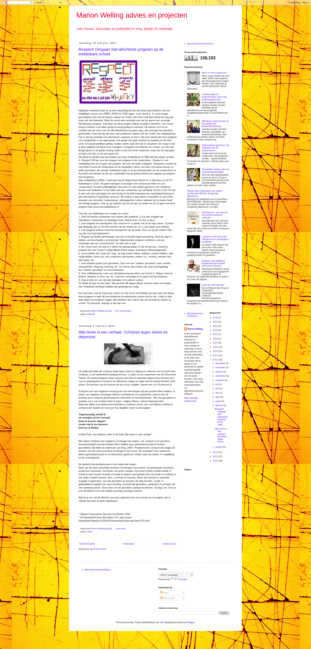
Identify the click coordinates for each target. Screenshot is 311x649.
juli (217, 384)
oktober (219, 372)
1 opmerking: (121, 528)
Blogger (191, 622)
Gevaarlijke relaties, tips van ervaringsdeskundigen (215, 170)
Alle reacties (169, 598)
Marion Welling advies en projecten (131, 15)
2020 (215, 330)
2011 (215, 456)
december (220, 363)
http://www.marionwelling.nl (200, 43)
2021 (215, 326)
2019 (215, 334)
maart (218, 401)
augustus (220, 380)
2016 (215, 347)
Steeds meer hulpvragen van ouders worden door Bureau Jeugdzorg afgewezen (205, 193)
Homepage (128, 544)
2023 (215, 317)
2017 (215, 343)
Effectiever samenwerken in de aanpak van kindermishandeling (215, 124)
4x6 (161, 622)
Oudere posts (169, 544)
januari (219, 447)
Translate (182, 579)
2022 (215, 322)
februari (219, 405)
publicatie (91, 314)
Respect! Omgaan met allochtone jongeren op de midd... (221, 417)
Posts (165, 592)
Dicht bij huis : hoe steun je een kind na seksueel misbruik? (215, 215)
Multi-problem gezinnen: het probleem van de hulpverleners (215, 148)
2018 (215, 338)
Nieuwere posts (87, 544)
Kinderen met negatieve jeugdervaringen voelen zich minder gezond (213, 263)
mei (217, 393)
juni (217, 388)
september (220, 376)
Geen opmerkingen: (123, 311)
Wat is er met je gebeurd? (214, 73)
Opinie (89, 532)
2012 (215, 452)
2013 (215, 359)
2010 (215, 461)
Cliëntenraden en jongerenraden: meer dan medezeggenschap (214, 97)
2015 (215, 351)
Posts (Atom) (100, 549)
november (220, 367)
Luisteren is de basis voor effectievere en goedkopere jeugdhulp (215, 239)
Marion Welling (195, 329)
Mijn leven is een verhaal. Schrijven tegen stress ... (221, 435)
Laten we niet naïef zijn (213, 285)
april (217, 397)
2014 (215, 355)
